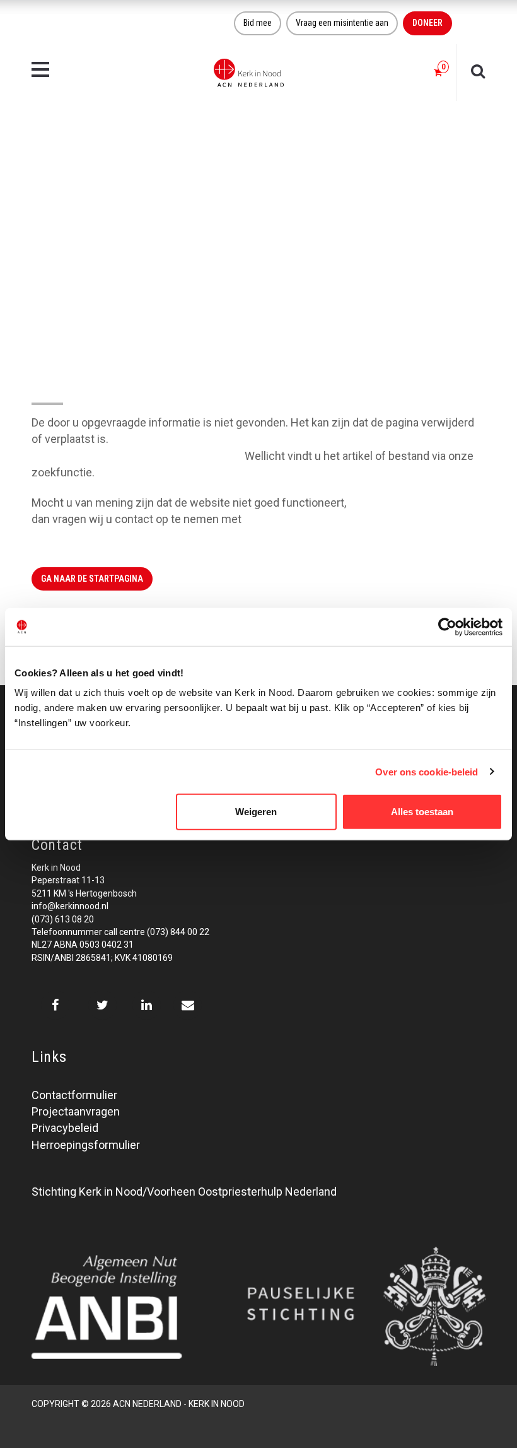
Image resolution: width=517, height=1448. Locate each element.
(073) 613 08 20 (63, 919)
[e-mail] (187, 1005)
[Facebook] (55, 1005)
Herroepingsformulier (86, 1144)
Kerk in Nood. (277, 519)
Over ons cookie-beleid (426, 771)
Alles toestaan (422, 811)
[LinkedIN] (146, 1005)
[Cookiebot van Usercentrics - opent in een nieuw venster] (447, 626)
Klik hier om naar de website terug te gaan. (137, 455)
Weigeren (256, 811)
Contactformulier (74, 1095)
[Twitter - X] (102, 1005)
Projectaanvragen (76, 1111)
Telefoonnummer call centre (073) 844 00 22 (120, 932)
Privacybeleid (65, 1127)
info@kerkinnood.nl (70, 906)
